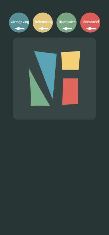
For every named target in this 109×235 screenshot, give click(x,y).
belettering (43, 22)
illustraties (67, 22)
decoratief (91, 22)
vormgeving (20, 22)
